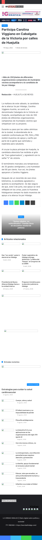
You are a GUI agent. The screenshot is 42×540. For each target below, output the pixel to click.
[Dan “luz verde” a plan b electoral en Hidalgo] (11, 248)
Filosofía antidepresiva (24, 420)
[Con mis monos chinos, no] (8, 446)
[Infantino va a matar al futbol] (8, 487)
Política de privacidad (9, 501)
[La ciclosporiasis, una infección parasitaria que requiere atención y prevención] (8, 456)
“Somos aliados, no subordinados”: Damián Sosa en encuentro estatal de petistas (21, 224)
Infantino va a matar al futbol (26, 484)
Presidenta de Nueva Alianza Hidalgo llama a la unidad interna (10, 284)
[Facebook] (6, 202)
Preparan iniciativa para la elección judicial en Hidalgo (31, 284)
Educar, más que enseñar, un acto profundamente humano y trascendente (27, 475)
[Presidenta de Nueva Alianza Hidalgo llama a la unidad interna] (11, 275)
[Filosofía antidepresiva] (8, 423)
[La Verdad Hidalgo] (15, 7)
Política (4, 25)
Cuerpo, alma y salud (24, 400)
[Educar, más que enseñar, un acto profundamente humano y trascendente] (8, 476)
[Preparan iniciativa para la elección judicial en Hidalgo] (31, 275)
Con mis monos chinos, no (26, 443)
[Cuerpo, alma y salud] (8, 403)
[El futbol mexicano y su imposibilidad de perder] (8, 413)
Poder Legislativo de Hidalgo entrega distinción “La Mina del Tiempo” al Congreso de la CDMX (31, 259)
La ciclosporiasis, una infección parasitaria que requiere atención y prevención (28, 455)
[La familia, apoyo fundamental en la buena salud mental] (8, 466)
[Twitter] (11, 202)
